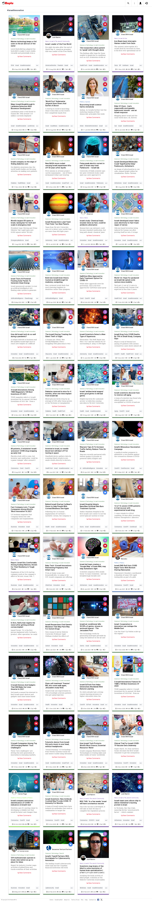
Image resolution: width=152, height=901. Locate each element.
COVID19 (91, 820)
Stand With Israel (24, 35)
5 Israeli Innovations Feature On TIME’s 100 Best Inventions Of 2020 (127, 684)
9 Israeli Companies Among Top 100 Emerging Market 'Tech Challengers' (24, 745)
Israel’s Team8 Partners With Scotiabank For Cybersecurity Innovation (57, 858)
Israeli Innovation (30, 39)
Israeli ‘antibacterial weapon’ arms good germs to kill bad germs (91, 393)
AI (80, 468)
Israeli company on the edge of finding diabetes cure (23, 163)
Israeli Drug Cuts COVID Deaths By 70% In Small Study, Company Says (127, 336)
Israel (17, 65)
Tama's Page (22, 794)
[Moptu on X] (101, 899)
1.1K (94, 187)
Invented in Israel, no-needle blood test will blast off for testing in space (56, 450)
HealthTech (83, 65)
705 (25, 244)
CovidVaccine (125, 468)
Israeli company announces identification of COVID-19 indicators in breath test (22, 802)
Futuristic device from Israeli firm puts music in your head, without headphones (57, 744)
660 (129, 708)
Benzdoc (124, 559)
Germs (82, 646)
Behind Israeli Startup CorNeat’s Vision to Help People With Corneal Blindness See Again (58, 506)
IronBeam (126, 65)
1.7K (128, 531)
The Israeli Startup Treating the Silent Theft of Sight (58, 335)
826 (94, 244)
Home (51, 900)
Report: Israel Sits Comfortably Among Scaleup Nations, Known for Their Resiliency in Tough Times (24, 565)
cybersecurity (50, 888)
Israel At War (123, 38)
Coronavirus (14, 468)
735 (60, 531)
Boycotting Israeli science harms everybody (90, 106)
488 (25, 824)
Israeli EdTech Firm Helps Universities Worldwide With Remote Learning (91, 686)
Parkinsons (100, 183)
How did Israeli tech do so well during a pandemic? (23, 335)
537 (60, 69)
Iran (116, 126)
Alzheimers (118, 183)
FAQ (82, 900)
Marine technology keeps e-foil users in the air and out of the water (23, 43)
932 (94, 767)
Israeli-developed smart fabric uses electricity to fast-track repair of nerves (126, 223)
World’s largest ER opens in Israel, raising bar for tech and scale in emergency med (23, 223)
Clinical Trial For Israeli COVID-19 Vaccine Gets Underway (126, 744)
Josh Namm (56, 37)
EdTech (88, 704)
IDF (120, 65)
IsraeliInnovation (25, 65)
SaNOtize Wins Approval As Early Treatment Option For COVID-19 (91, 278)
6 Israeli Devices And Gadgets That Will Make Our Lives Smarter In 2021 (23, 687)
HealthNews (21, 183)
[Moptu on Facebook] (98, 899)
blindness (83, 888)
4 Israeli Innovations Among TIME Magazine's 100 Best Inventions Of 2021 (22, 392)
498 (25, 69)
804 (129, 69)
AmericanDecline (51, 65)
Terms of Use (75, 900)
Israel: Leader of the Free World (58, 44)
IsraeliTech (65, 183)
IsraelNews (53, 126)
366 (60, 892)
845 (60, 302)
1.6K (129, 824)
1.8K (94, 589)
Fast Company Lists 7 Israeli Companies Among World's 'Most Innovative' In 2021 (22, 509)
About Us (67, 900)
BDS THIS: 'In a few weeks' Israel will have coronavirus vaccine (93, 802)
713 (129, 650)
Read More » (24, 24)
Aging (116, 411)
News (47, 41)
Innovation (83, 240)
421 (129, 130)
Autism (48, 646)
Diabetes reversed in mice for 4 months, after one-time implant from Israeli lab (58, 393)
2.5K (128, 302)
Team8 (61, 853)
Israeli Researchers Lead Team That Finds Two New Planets (58, 223)
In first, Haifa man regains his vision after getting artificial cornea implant (23, 625)
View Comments (25, 56)
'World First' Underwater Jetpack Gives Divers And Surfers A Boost (55, 103)
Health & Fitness (16, 798)
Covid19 (87, 298)
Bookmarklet (59, 900)
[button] (128, 3)
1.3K (60, 358)
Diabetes (13, 183)
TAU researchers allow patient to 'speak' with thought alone (92, 49)
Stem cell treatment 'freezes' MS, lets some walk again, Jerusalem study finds (57, 685)
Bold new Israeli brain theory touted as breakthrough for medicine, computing (57, 280)
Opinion (87, 102)
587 (129, 589)
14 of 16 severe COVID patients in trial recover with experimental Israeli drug (127, 508)
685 (94, 130)
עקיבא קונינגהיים (23, 851)
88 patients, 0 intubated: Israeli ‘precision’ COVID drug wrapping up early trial (24, 450)
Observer (90, 214)
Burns (82, 527)
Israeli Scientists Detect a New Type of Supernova (92, 335)
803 (25, 415)
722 (25, 358)
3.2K (94, 892)
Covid (81, 298)
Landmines (31, 126)
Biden (82, 126)
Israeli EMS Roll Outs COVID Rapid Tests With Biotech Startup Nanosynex (125, 567)
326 (25, 892)
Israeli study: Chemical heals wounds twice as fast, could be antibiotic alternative (93, 223)
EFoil (12, 65)
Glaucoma (49, 354)
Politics (82, 102)
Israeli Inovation (30, 855)
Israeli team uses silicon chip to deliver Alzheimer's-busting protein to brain (127, 802)
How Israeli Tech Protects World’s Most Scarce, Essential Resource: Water (92, 745)
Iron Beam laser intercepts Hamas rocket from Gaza (125, 42)
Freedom (60, 65)
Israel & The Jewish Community (60, 41)
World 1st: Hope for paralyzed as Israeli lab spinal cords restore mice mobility (126, 280)
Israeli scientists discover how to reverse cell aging (127, 394)
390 (94, 69)
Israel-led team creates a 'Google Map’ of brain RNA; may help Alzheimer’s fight (93, 566)
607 (60, 130)
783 (94, 650)
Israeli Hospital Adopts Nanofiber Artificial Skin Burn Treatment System (92, 506)
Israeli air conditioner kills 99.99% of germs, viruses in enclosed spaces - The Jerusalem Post (91, 627)
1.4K (59, 244)
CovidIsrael (133, 527)
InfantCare (49, 585)
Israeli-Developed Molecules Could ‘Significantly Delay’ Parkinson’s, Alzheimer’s (126, 164)
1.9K (128, 358)
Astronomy (49, 240)
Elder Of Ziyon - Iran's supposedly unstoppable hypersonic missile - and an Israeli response (125, 109)
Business (14, 527)
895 (25, 708)
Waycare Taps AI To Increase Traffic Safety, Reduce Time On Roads (93, 449)
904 (25, 187)
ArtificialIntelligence (17, 298)
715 (60, 187)
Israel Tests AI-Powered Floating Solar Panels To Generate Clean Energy (21, 281)
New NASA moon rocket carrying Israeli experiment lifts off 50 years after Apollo (58, 165)
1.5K (94, 358)
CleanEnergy (28, 298)
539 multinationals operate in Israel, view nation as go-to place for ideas (23, 860)
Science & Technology (17, 39)
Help (86, 900)
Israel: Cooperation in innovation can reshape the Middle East (125, 626)
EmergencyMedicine (17, 240)
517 (25, 130)
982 (129, 187)
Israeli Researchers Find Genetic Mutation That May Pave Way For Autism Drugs (58, 626)
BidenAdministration (91, 126)
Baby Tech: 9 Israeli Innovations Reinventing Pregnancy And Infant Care (58, 567)
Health (123, 354)
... (37, 65)
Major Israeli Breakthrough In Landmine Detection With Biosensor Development (23, 106)
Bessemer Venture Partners (62, 849)
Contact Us (92, 900)
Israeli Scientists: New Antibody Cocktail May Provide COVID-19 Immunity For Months (58, 801)
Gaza (116, 65)
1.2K (94, 302)
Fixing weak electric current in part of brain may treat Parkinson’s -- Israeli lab (92, 165)
